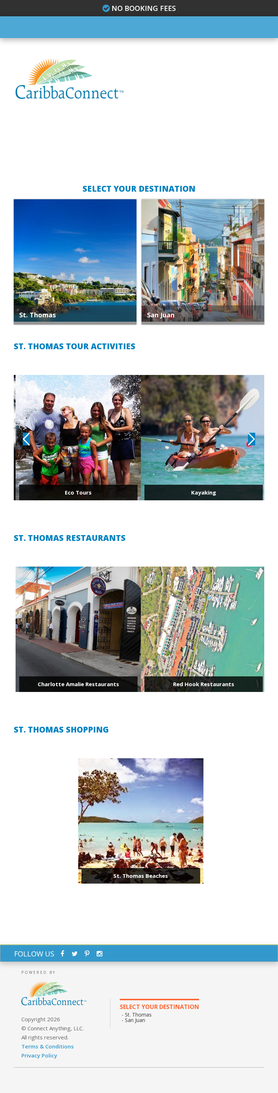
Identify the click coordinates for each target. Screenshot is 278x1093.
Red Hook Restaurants (203, 684)
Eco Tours (78, 492)
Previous (26, 439)
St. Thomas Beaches (140, 875)
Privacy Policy (39, 1055)
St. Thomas (37, 314)
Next (251, 439)
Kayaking (203, 492)
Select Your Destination (159, 1007)
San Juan (160, 314)
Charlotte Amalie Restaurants (78, 684)
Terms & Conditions (47, 1046)
